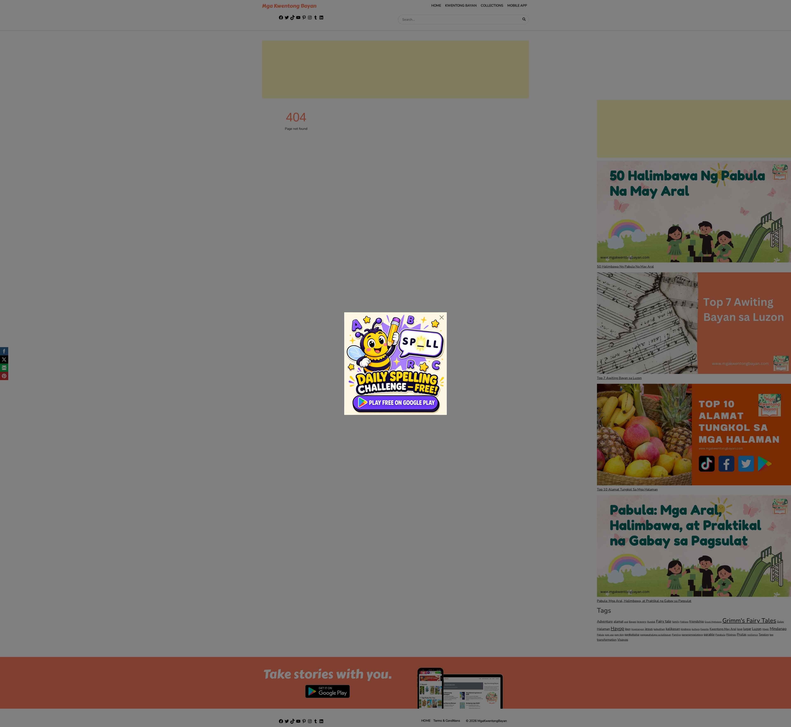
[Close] (442, 317)
